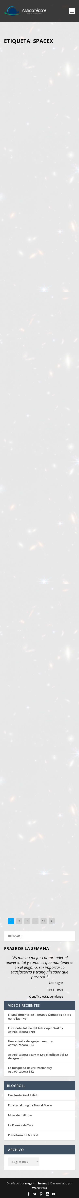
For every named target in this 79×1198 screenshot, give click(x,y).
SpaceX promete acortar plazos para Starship (38, 828)
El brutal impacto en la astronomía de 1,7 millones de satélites (37, 99)
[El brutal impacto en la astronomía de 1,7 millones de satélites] (39, 68)
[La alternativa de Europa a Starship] (39, 502)
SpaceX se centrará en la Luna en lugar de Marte (39, 675)
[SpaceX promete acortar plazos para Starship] (39, 799)
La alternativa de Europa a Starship (33, 532)
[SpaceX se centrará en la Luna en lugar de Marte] (39, 646)
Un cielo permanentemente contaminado (33, 393)
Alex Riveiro (31, 110)
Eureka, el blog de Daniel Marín (30, 1105)
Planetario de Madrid (23, 1135)
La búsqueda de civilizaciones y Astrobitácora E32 (30, 1069)
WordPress (39, 1188)
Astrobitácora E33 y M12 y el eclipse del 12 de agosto (38, 1056)
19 (43, 921)
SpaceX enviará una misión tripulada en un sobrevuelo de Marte (37, 242)
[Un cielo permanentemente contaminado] (39, 361)
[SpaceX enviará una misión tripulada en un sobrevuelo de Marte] (39, 210)
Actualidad (14, 114)
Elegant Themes (36, 1183)
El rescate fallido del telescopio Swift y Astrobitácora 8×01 (35, 1030)
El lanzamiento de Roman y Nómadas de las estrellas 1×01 (39, 1016)
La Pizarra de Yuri (20, 1125)
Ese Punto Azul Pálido (23, 1095)
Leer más (17, 177)
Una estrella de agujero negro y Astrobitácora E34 (30, 1043)
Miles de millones (20, 1115)
